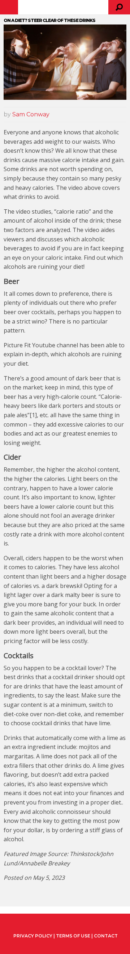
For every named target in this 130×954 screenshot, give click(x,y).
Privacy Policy (32, 936)
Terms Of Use (73, 936)
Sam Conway (30, 114)
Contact (106, 936)
